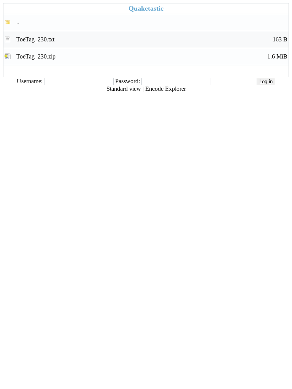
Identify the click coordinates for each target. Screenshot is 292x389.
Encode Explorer (165, 88)
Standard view (123, 88)
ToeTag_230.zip (151, 56)
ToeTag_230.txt (151, 39)
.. (17, 22)
